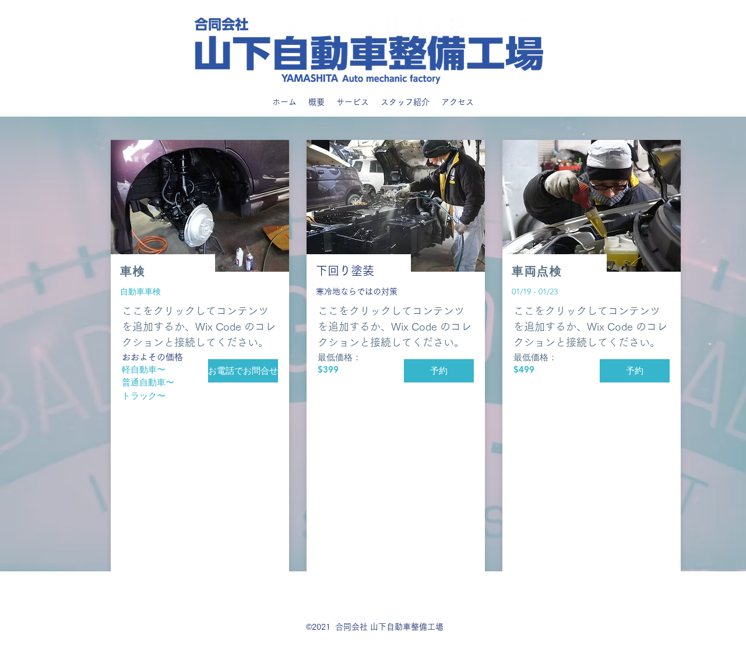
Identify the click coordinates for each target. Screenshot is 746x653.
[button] (439, 370)
